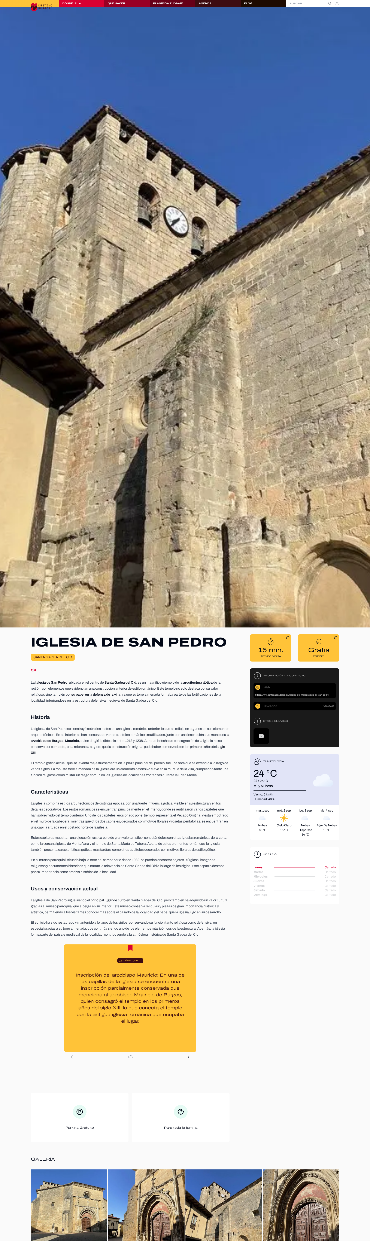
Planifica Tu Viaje (168, 3)
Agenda (205, 3)
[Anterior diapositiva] (71, 1057)
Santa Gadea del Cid (52, 657)
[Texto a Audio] (33, 670)
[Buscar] (329, 3)
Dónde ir (69, 3)
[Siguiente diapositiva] (188, 1057)
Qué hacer (116, 3)
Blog (248, 3)
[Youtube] (261, 736)
